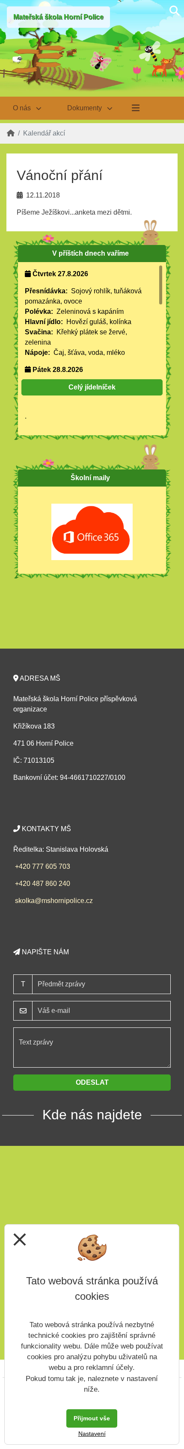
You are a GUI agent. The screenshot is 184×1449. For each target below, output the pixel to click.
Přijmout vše (92, 1418)
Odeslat (92, 1082)
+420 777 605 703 (42, 866)
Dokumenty (85, 108)
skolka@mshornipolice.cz (54, 900)
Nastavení (92, 1433)
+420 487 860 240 (42, 883)
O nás (23, 108)
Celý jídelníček (92, 387)
